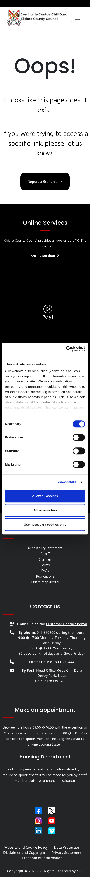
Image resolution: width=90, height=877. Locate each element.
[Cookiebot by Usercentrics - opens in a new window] (66, 349)
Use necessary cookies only (45, 524)
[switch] (79, 437)
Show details (66, 482)
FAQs (45, 571)
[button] (38, 811)
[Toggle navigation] (77, 18)
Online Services (43, 255)
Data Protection (67, 847)
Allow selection (45, 510)
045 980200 (46, 632)
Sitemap (45, 560)
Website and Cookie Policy (26, 847)
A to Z (45, 554)
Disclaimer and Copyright (24, 852)
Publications (45, 577)
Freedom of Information (42, 857)
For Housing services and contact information (40, 769)
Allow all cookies (45, 496)
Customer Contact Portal (66, 624)
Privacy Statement (66, 852)
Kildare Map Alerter (45, 582)
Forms (45, 565)
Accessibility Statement (45, 548)
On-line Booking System (45, 745)
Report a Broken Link (45, 181)
